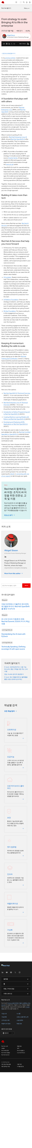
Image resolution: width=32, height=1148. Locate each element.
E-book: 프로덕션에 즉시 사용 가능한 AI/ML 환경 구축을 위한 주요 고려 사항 (16, 669)
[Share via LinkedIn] (9, 44)
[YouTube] (7, 973)
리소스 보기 (8, 515)
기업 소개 (4, 1013)
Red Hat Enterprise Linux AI (18, 137)
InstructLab (9, 164)
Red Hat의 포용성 (5, 1052)
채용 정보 (19, 1023)
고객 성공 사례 (5, 1020)
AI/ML (28, 31)
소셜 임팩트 (20, 1020)
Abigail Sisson (11, 35)
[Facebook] (11, 973)
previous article (10, 58)
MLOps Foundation (10, 311)
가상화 (10, 930)
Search (26, 585)
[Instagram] (19, 973)
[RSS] (28, 44)
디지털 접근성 (20, 1066)
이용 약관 (19, 1064)
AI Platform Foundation (11, 300)
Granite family (12, 158)
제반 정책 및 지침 (5, 1066)
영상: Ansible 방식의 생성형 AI (14, 674)
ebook (12, 474)
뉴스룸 (18, 1013)
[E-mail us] (14, 44)
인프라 (10, 874)
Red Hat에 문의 (5, 1050)
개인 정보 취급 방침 (6, 1064)
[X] (15, 973)
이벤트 (3, 1048)
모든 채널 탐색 (9, 711)
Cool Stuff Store (21, 1052)
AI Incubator (7, 277)
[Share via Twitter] (12, 44)
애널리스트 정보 (5, 1023)
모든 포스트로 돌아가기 (8, 53)
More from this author (12, 573)
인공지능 (10, 757)
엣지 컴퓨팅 (11, 847)
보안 (9, 817)
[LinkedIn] (2, 973)
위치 (18, 1048)
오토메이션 (11, 729)
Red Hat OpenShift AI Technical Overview (17, 393)
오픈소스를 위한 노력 (22, 1017)
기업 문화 (4, 1017)
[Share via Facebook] (7, 44)
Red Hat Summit (5, 1055)
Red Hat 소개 (4, 1046)
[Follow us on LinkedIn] (5, 557)
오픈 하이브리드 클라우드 (15, 787)
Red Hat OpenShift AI (18, 139)
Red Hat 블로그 (6, 8)
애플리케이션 (12, 903)
